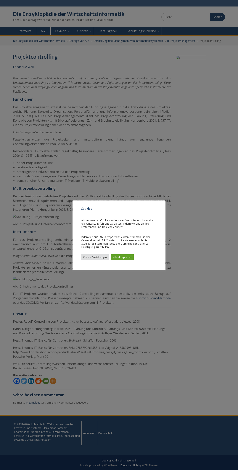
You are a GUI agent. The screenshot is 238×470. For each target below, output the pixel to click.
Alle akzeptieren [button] (122, 257)
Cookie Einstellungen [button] (95, 257)
